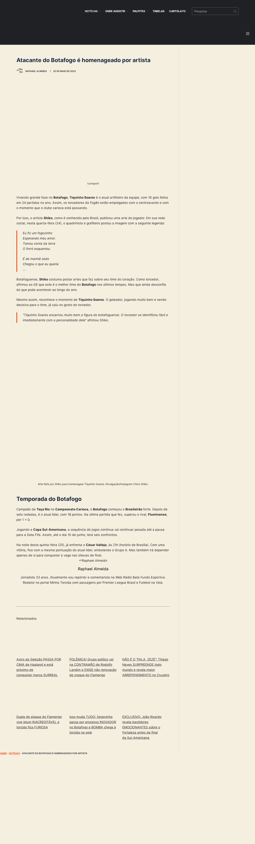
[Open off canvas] (247, 33)
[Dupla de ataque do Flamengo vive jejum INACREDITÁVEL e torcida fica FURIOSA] (40, 696)
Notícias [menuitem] (91, 11)
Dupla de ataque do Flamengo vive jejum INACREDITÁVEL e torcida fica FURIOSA (39, 722)
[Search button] (235, 11)
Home (3, 753)
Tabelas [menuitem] (158, 11)
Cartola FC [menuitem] (177, 11)
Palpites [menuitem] (139, 11)
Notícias (14, 753)
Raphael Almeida (93, 569)
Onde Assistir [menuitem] (115, 11)
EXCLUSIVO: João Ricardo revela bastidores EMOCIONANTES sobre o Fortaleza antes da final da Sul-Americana (141, 727)
